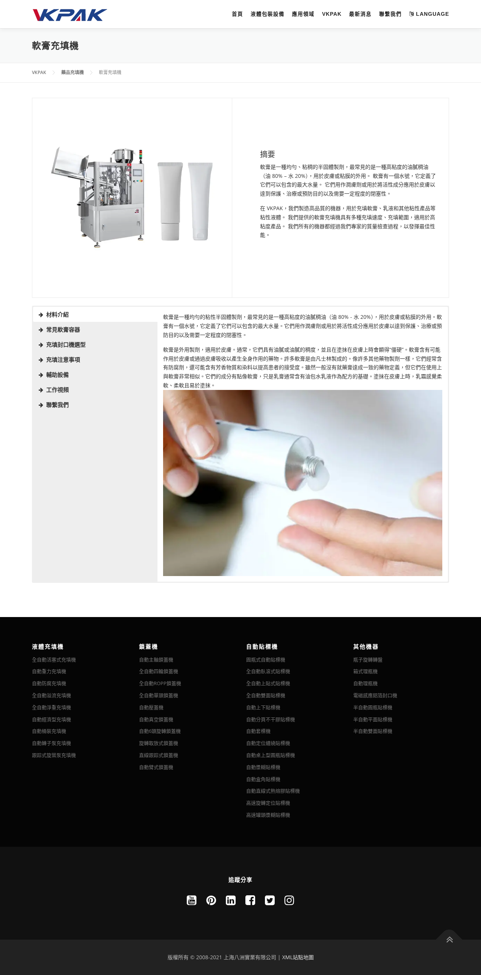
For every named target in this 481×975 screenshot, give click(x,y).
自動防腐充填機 (49, 683)
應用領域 (303, 14)
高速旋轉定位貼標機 (268, 802)
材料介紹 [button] (57, 314)
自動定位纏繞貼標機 (268, 743)
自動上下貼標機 (263, 707)
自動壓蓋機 (151, 707)
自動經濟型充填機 (51, 719)
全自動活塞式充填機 (54, 659)
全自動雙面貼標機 (265, 695)
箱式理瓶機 (365, 671)
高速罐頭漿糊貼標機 (268, 814)
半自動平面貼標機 (372, 719)
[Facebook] (250, 900)
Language (431, 14)
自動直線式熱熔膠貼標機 (273, 790)
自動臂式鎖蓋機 (156, 767)
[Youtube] (192, 900)
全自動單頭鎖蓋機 (158, 695)
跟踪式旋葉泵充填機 (54, 755)
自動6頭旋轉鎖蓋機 (160, 731)
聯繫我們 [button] (57, 404)
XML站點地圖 (298, 957)
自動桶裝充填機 (49, 731)
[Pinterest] (211, 900)
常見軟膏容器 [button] (63, 329)
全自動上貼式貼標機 (268, 683)
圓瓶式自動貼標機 (265, 659)
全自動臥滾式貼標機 (268, 671)
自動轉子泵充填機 (51, 743)
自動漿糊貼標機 (263, 767)
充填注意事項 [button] (63, 359)
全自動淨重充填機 (51, 707)
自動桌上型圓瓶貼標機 (270, 755)
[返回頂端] (449, 939)
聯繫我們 (390, 14)
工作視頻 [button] (57, 389)
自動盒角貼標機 (263, 779)
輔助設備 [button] (57, 374)
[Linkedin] (231, 900)
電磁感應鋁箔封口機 (375, 695)
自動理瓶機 (365, 683)
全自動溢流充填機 (51, 695)
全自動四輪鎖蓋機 (158, 671)
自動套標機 (258, 731)
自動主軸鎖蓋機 (156, 659)
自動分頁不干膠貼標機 (270, 719)
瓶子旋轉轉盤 (368, 659)
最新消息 (360, 14)
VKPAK (332, 14)
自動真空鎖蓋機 (156, 719)
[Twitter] (270, 900)
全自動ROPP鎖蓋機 (160, 683)
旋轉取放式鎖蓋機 (158, 743)
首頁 (237, 14)
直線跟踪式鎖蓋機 (158, 755)
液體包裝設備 (267, 14)
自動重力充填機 (49, 671)
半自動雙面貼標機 (372, 731)
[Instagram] (289, 900)
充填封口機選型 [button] (66, 344)
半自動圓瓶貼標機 (372, 707)
